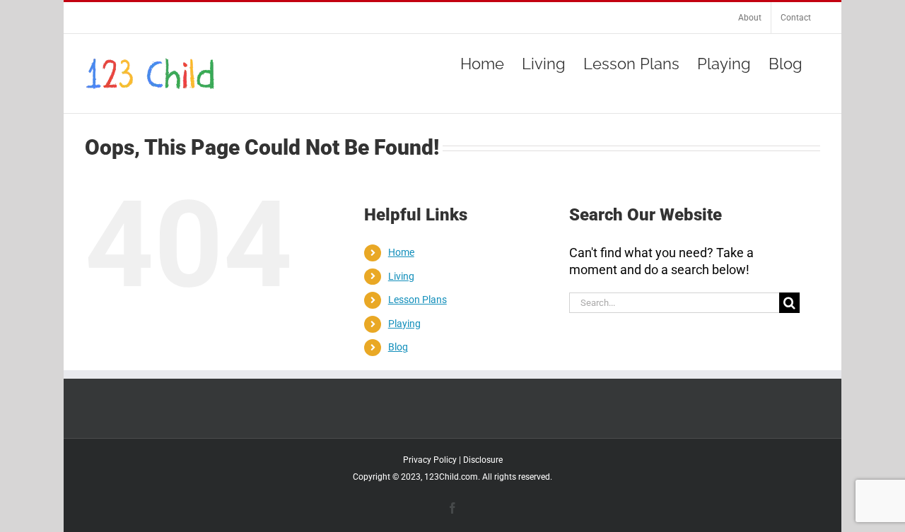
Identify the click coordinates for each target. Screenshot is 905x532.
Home (401, 252)
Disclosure (483, 460)
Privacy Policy (430, 460)
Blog (398, 347)
